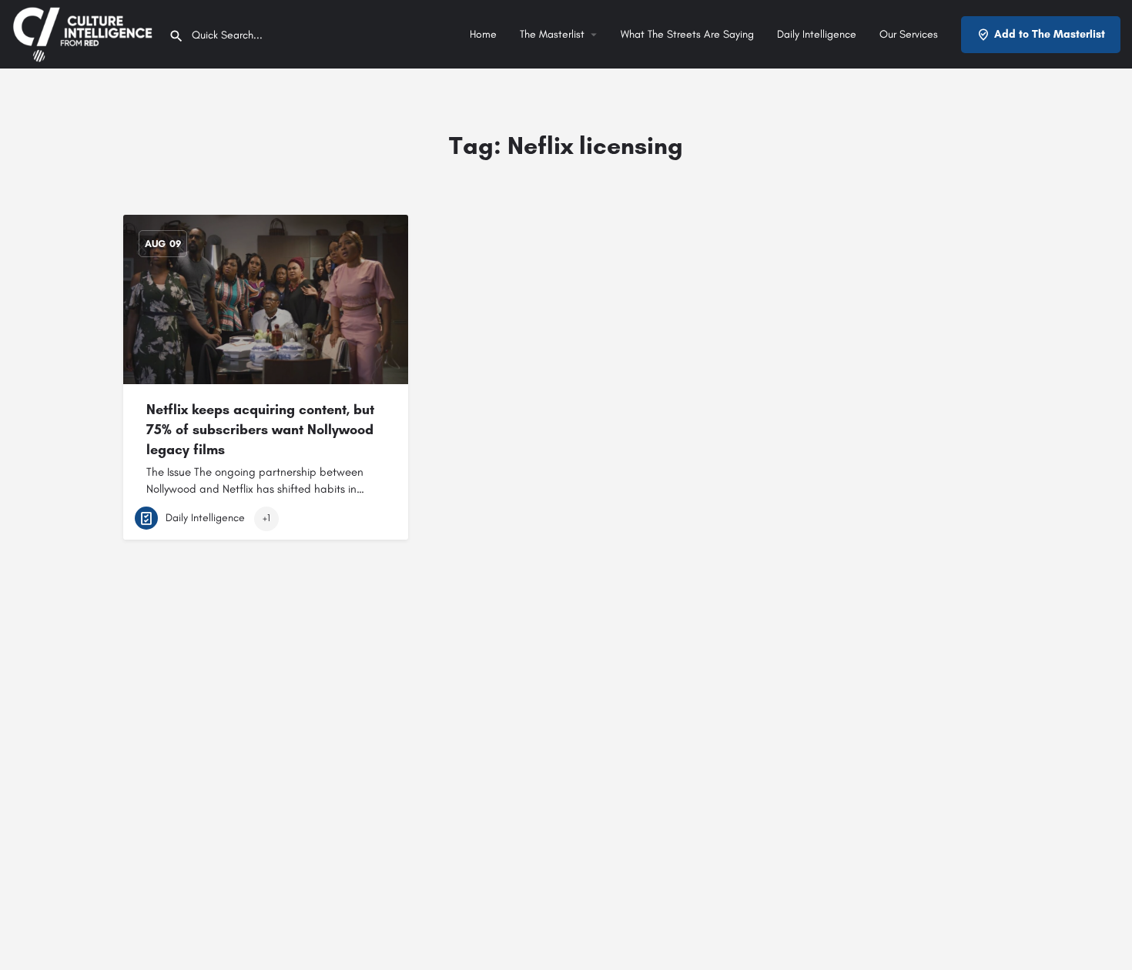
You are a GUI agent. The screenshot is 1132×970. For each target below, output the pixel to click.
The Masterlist (552, 34)
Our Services (908, 34)
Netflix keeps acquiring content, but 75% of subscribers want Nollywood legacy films (260, 429)
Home (483, 34)
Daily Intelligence (816, 34)
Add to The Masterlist (1049, 34)
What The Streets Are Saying (687, 34)
